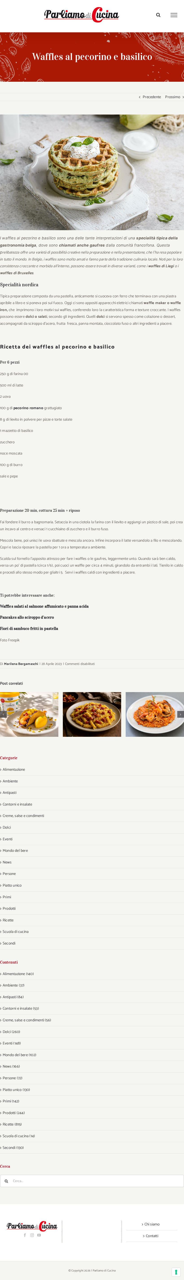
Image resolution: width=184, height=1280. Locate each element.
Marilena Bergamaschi (21, 664)
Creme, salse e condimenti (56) (27, 1020)
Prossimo (172, 97)
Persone (9, 874)
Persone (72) (12, 1078)
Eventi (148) (12, 1043)
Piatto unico (12, 885)
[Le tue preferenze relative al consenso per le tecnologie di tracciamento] (176, 1272)
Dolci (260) (11, 1032)
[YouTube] (39, 1235)
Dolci (7, 827)
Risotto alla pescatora (149, 714)
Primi (7, 897)
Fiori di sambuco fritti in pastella (29, 628)
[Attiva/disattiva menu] (174, 15)
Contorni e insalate (17, 804)
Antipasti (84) (13, 997)
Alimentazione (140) (18, 974)
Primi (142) (11, 1101)
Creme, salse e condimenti (23, 816)
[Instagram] (32, 1235)
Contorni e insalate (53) (21, 1008)
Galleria (35, 714)
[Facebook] (25, 1235)
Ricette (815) (12, 1124)
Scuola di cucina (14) (19, 1136)
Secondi (9, 943)
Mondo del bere (15, 850)
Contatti (152, 1236)
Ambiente (10, 781)
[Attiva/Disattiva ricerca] (158, 15)
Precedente (152, 97)
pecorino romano (28, 408)
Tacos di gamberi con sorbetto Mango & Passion (23, 714)
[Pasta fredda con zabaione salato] (92, 714)
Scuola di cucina (15, 932)
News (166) (11, 1066)
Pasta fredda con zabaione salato (86, 714)
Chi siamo (152, 1224)
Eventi (7, 839)
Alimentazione (14, 769)
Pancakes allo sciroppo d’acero (27, 617)
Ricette (8, 920)
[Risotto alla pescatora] (155, 714)
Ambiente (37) (14, 985)
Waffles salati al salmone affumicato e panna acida (44, 606)
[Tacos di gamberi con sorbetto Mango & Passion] (29, 714)
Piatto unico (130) (16, 1090)
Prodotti (9, 908)
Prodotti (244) (14, 1113)
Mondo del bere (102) (19, 1055)
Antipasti (9, 793)
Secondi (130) (13, 1148)
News (7, 862)
